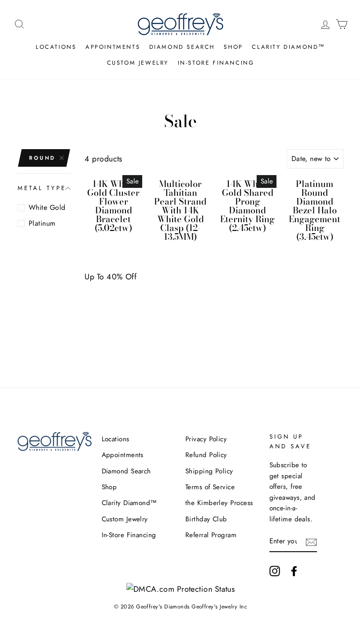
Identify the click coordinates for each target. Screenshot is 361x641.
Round (42, 158)
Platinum (42, 223)
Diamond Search (182, 47)
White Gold (47, 207)
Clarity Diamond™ (288, 47)
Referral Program (210, 535)
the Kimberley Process (219, 503)
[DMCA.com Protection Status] (180, 589)
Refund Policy (206, 455)
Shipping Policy (209, 471)
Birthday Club (206, 519)
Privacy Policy (206, 439)
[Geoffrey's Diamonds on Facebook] (294, 570)
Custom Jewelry (138, 63)
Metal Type (42, 188)
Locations (56, 47)
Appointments (112, 47)
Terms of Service (210, 487)
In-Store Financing (216, 63)
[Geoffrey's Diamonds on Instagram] (274, 570)
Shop (233, 47)
